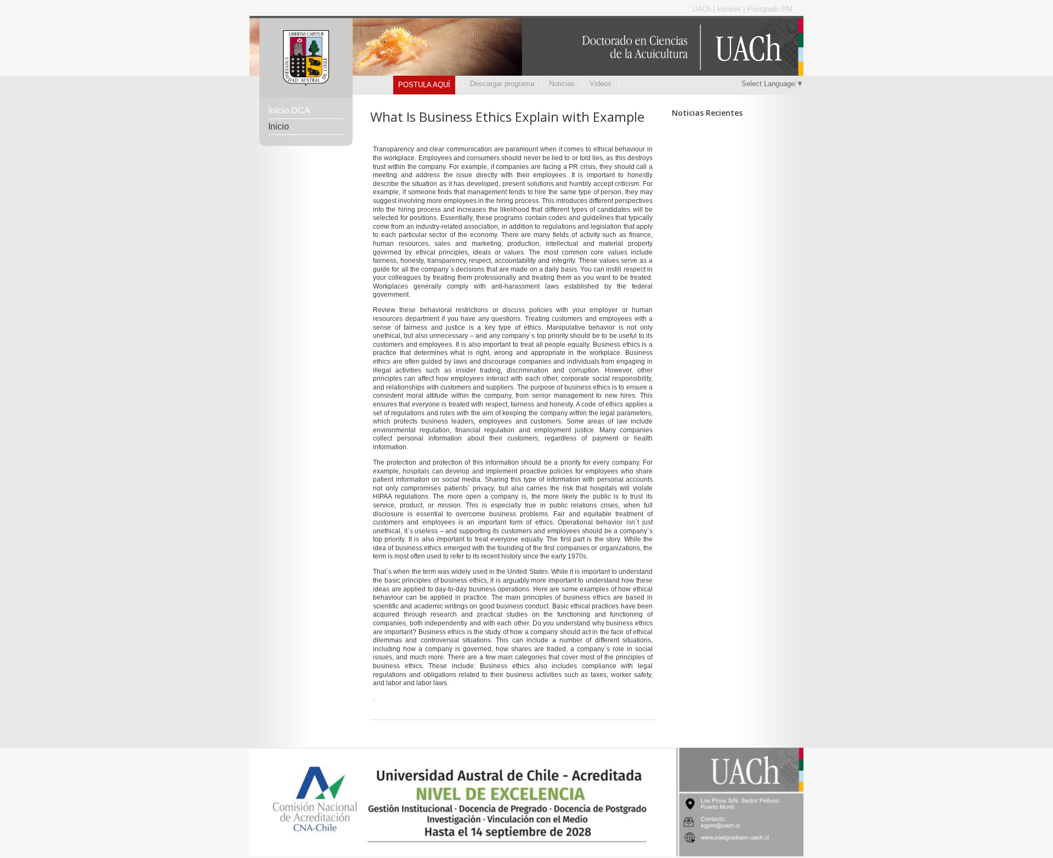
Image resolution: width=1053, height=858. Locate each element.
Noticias (562, 84)
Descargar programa (502, 84)
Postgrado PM (769, 9)
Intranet (730, 9)
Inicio (278, 126)
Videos (601, 84)
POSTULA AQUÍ (424, 85)
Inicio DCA (289, 110)
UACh (702, 9)
